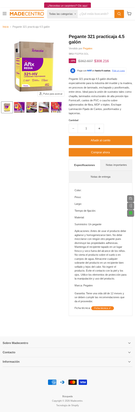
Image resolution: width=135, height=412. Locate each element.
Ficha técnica (101, 308)
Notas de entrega (100, 176)
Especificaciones (84, 165)
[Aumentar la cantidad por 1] (99, 128)
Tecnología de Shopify (67, 405)
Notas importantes (116, 164)
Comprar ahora (100, 152)
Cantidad (73, 120)
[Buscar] (119, 14)
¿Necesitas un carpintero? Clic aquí (67, 5)
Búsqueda (67, 396)
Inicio (6, 26)
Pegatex (87, 48)
